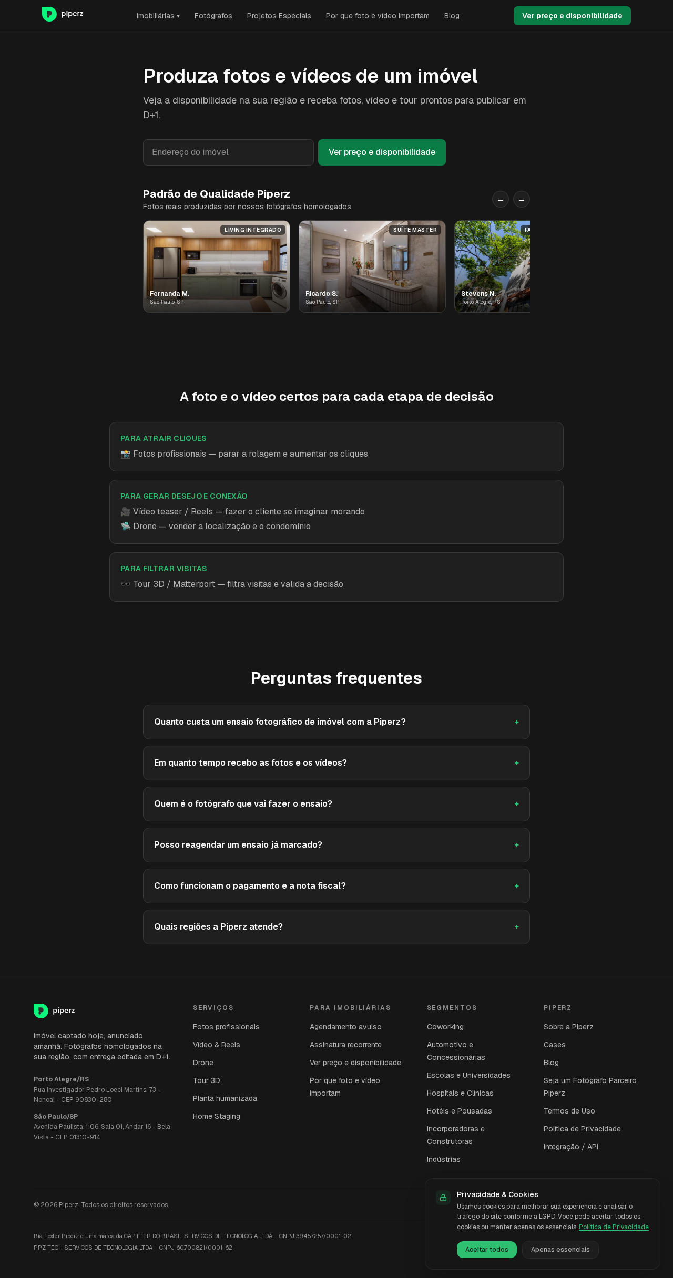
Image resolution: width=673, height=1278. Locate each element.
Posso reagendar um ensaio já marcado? (336, 844)
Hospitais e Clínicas (460, 1093)
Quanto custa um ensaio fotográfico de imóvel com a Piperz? (336, 721)
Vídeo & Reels (216, 1044)
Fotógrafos (213, 15)
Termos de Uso (569, 1111)
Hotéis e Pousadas (459, 1111)
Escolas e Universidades (469, 1075)
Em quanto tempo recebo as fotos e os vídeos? (336, 762)
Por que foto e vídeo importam (378, 15)
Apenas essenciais (560, 1249)
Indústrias (444, 1159)
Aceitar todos (486, 1249)
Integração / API (571, 1146)
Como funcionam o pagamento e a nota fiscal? (336, 885)
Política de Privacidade (582, 1128)
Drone (203, 1062)
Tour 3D (206, 1080)
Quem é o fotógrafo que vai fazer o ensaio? (336, 803)
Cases (555, 1044)
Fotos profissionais (226, 1027)
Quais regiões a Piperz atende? (336, 926)
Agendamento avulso (346, 1027)
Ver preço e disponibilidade (572, 15)
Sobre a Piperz (569, 1027)
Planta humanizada (225, 1098)
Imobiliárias (158, 15)
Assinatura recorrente (346, 1044)
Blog (452, 15)
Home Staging (216, 1116)
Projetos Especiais (279, 15)
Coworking (445, 1027)
